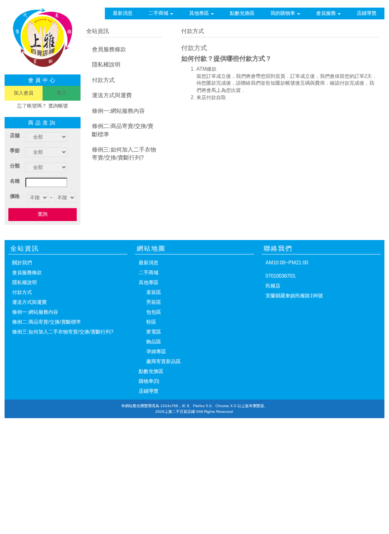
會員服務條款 (109, 49)
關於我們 (22, 262)
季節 (15, 150)
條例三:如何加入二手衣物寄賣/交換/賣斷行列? (124, 153)
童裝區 (153, 292)
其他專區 (199, 13)
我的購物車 (282, 13)
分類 (15, 166)
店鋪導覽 (366, 13)
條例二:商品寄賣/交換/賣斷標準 (122, 130)
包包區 (153, 312)
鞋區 (151, 322)
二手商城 (158, 13)
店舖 (15, 135)
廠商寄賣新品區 (163, 361)
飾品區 (153, 341)
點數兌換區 (242, 13)
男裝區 (153, 302)
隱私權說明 (106, 64)
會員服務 (326, 13)
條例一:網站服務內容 (118, 110)
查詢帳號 (58, 106)
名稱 (15, 181)
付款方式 (103, 80)
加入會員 (23, 93)
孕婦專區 (156, 351)
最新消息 (123, 13)
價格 (15, 196)
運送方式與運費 (112, 95)
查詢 (42, 214)
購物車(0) (149, 381)
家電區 (153, 332)
